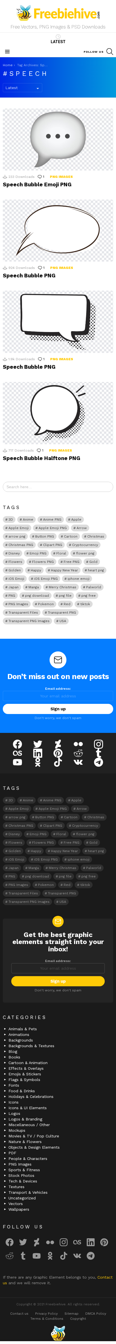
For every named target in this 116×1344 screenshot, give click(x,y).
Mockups (16, 1130)
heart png (96, 570)
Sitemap (71, 1314)
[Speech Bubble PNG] (58, 231)
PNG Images (61, 177)
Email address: (58, 689)
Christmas (95, 536)
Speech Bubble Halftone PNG (41, 458)
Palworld (93, 587)
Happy (36, 570)
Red (67, 604)
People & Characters (27, 1158)
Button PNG (44, 536)
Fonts (13, 1085)
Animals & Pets (22, 1029)
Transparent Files (23, 612)
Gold (93, 562)
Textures (16, 1186)
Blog (12, 1051)
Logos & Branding (25, 1119)
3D (10, 519)
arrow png (16, 536)
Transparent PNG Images (29, 621)
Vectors (15, 1203)
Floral (61, 553)
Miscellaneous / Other (29, 1124)
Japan (13, 587)
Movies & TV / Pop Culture (33, 1136)
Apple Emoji (18, 528)
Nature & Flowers (25, 1141)
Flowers (15, 562)
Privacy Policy (46, 1314)
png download (37, 596)
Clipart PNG (52, 545)
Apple (76, 519)
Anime (28, 519)
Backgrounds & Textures (31, 1046)
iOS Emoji (16, 579)
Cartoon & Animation (28, 1062)
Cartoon (70, 536)
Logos (14, 1113)
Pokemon (46, 604)
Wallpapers (18, 1209)
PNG (11, 596)
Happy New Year (64, 570)
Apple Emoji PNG (53, 528)
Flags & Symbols (24, 1079)
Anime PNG (52, 519)
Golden (14, 570)
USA (62, 621)
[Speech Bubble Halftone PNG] (58, 413)
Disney (14, 553)
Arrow (82, 528)
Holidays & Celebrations (30, 1096)
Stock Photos (21, 1175)
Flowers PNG (43, 562)
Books (14, 1057)
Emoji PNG (38, 553)
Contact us (19, 1314)
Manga (33, 587)
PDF (12, 1153)
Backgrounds (20, 1040)
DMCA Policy (95, 1314)
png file (65, 596)
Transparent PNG (62, 612)
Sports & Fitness (24, 1170)
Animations (18, 1034)
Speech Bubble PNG (29, 275)
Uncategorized (22, 1198)
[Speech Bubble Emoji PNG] (58, 140)
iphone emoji (79, 579)
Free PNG (71, 562)
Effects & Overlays (26, 1068)
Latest (58, 41)
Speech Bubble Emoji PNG (37, 184)
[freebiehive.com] (58, 1333)
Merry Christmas (62, 587)
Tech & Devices (22, 1181)
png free (88, 596)
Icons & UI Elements (27, 1108)
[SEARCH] (109, 51)
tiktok (85, 604)
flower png (85, 553)
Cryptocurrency (85, 545)
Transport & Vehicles (28, 1192)
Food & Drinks (21, 1091)
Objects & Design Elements (34, 1147)
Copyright (78, 1319)
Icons (13, 1102)
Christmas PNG (20, 545)
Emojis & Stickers (24, 1074)
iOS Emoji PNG (46, 579)
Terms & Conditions (46, 1319)
